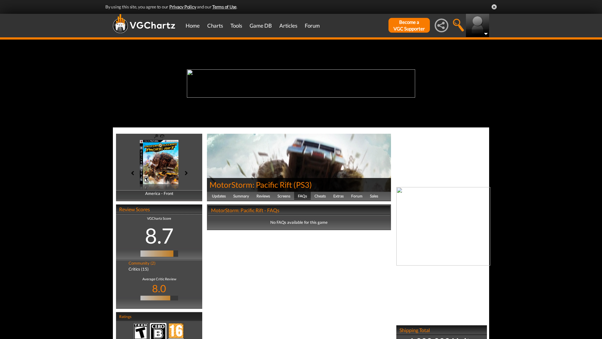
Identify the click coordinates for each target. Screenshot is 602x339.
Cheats (320, 196)
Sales (374, 196)
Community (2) (142, 263)
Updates (219, 196)
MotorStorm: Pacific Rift (250, 184)
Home (193, 25)
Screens (283, 196)
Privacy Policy (182, 6)
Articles (288, 25)
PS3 (302, 184)
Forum (312, 25)
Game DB (261, 25)
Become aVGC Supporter (409, 25)
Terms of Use (224, 6)
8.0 (159, 288)
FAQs (302, 196)
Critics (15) (139, 269)
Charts (215, 25)
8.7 (159, 235)
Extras (338, 196)
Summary (241, 196)
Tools (236, 25)
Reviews (263, 196)
